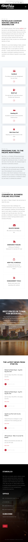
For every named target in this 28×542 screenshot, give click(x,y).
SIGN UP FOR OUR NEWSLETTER (9, 516)
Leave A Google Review (8, 509)
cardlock (21, 28)
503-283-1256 (6, 502)
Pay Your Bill (8, 2)
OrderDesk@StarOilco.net (8, 505)
